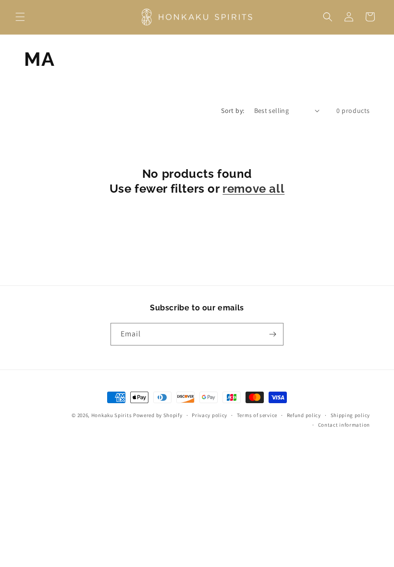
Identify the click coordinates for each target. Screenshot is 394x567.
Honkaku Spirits (111, 415)
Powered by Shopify (158, 415)
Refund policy (304, 415)
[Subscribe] (272, 334)
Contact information (344, 424)
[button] (20, 16)
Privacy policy (209, 415)
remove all (253, 189)
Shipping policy (350, 415)
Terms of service (257, 415)
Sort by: (232, 110)
